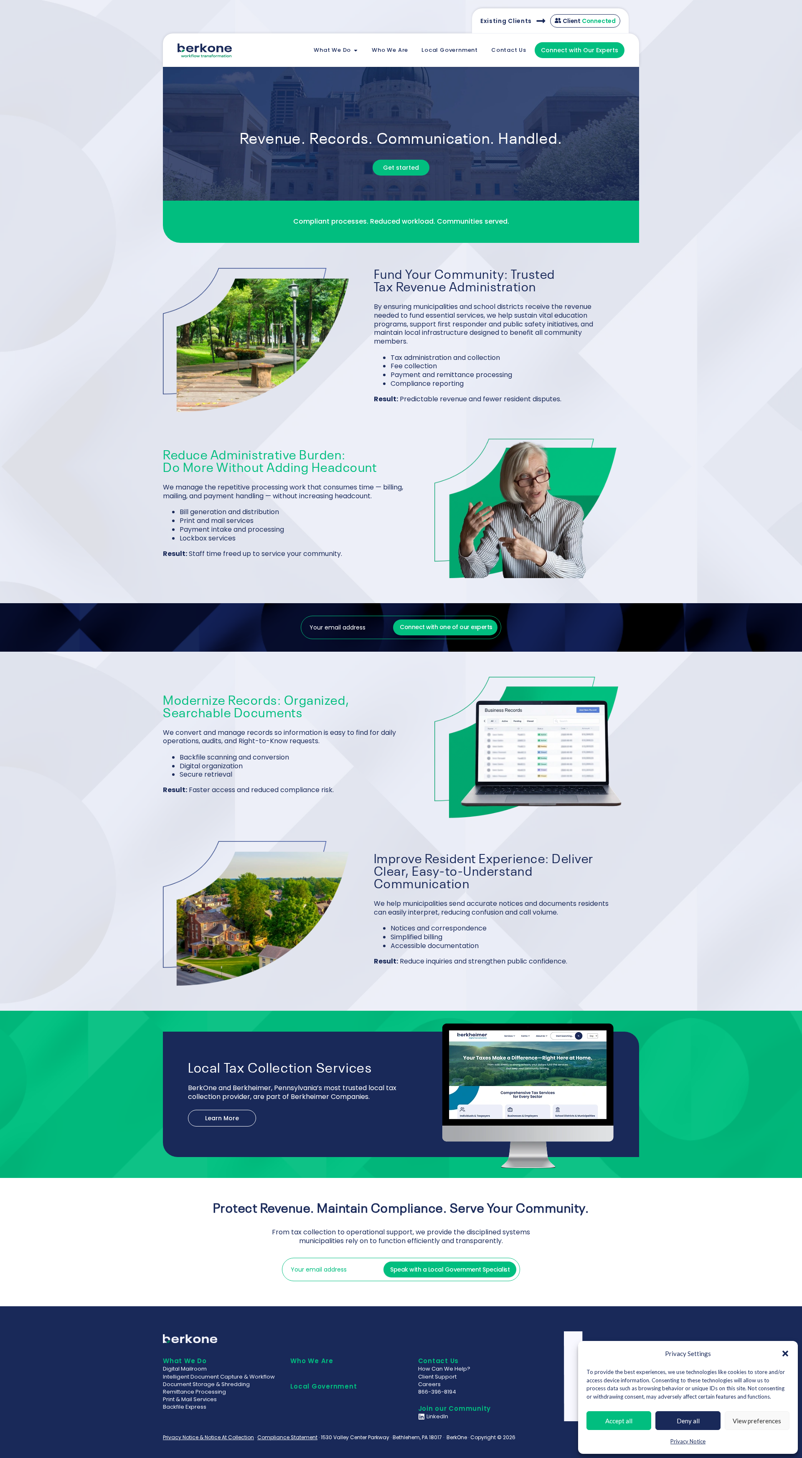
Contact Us (438, 1360)
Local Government (323, 1386)
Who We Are (311, 1360)
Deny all (688, 1421)
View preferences (757, 1421)
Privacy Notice (688, 1441)
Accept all (618, 1421)
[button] (785, 1353)
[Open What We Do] (355, 50)
